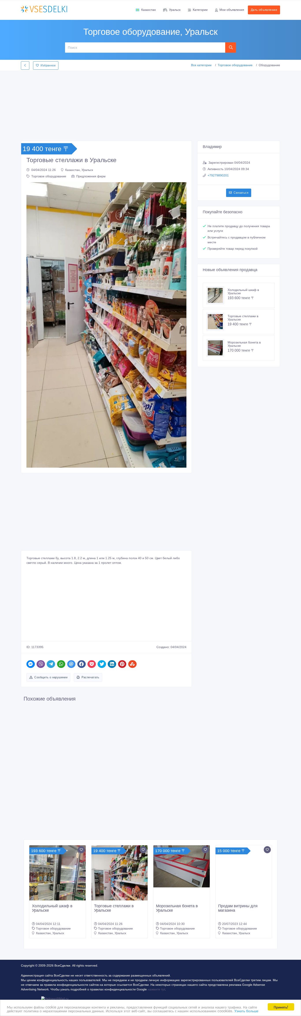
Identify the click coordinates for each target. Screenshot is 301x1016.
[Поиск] (230, 47)
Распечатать (90, 677)
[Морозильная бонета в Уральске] (217, 348)
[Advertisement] (150, 104)
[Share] (30, 664)
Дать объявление (264, 9)
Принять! (281, 1007)
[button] (32, 325)
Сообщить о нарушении (50, 677)
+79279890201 (218, 175)
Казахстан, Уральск (79, 170)
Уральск (174, 9)
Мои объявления (231, 9)
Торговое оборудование (235, 65)
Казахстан (148, 9)
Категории (200, 9)
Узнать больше (246, 1010)
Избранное (48, 65)
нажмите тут (156, 989)
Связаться (241, 192)
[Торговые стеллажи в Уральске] (217, 321)
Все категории (201, 65)
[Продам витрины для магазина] (244, 882)
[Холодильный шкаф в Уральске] (217, 295)
